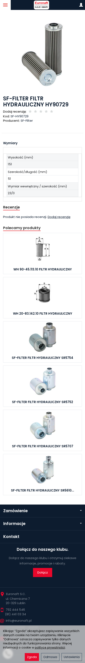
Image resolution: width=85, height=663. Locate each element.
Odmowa (50, 657)
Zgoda (32, 657)
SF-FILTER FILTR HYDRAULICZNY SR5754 (42, 358)
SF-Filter (27, 120)
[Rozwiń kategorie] (5, 5)
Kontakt (11, 536)
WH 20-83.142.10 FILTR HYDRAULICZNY (42, 313)
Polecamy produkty (22, 227)
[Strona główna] (42, 5)
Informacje (14, 523)
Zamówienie (15, 511)
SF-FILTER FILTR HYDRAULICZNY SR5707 (42, 446)
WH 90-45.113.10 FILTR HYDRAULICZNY (42, 269)
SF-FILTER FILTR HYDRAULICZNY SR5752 (42, 402)
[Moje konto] (81, 5)
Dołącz (42, 572)
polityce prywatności (50, 647)
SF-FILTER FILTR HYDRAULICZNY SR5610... (42, 490)
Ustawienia (72, 657)
